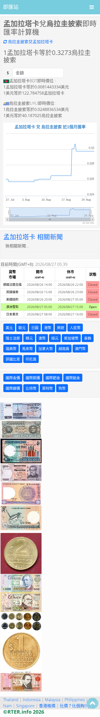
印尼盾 (31, 359)
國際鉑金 (73, 377)
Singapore (25, 706)
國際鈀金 (53, 377)
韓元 (29, 338)
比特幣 (31, 388)
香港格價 (47, 706)
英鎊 (60, 327)
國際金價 (13, 377)
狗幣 (62, 388)
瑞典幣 (11, 348)
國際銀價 (13, 388)
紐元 (54, 338)
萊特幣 (47, 388)
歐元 (22, 327)
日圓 (34, 327)
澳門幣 (80, 348)
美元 (9, 327)
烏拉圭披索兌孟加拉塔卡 (30, 41)
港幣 (47, 327)
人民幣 (75, 327)
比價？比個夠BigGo (77, 706)
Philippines (75, 699)
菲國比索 (13, 359)
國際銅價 (33, 377)
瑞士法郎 (13, 338)
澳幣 (42, 338)
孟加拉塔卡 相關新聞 (33, 237)
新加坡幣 (71, 338)
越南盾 (63, 348)
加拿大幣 (45, 348)
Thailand (10, 699)
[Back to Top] (92, 703)
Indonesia (32, 699)
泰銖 (87, 338)
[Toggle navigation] (91, 7)
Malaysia (52, 699)
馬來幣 (27, 348)
